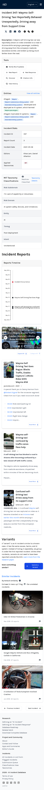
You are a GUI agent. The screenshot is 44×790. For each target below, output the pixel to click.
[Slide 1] (19, 346)
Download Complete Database (14, 733)
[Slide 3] (24, 346)
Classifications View (10, 765)
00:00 (9, 404)
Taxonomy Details (36, 179)
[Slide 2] (21, 346)
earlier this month (11, 517)
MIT (26, 163)
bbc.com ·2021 (10, 451)
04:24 (9, 420)
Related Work (7, 730)
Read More (32, 424)
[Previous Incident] (25, 31)
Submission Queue (10, 762)
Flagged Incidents (9, 760)
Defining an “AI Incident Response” (16, 725)
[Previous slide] (5, 338)
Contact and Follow (10, 743)
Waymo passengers (11, 110)
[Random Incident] (29, 31)
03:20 (9, 416)
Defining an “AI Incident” (12, 722)
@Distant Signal (10, 392)
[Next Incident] (33, 31)
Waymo (14, 99)
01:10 (9, 408)
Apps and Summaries (11, 746)
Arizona (26, 514)
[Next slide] (38, 338)
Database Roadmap (10, 727)
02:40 (9, 412)
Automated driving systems (13, 105)
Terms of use (7, 776)
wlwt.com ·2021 (22, 505)
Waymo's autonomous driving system (17, 102)
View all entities (33, 93)
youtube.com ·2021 (12, 386)
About (4, 741)
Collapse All (34, 353)
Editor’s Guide (8, 749)
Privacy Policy (7, 779)
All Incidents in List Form (12, 757)
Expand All (21, 353)
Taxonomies (7, 768)
